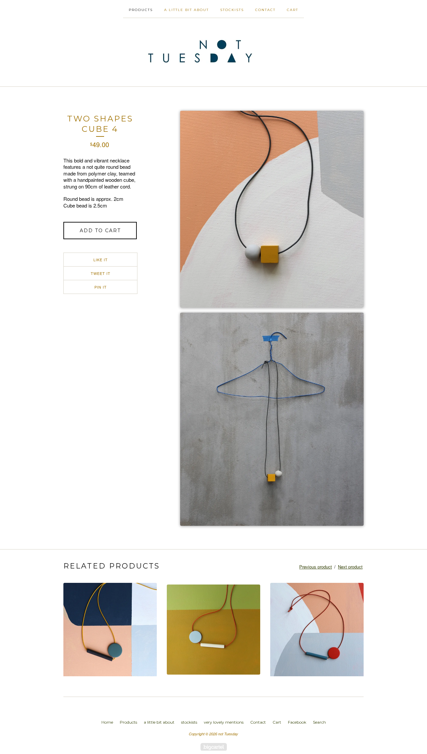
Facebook (297, 722)
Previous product (315, 566)
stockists (232, 10)
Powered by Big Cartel (213, 747)
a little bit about (186, 10)
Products (141, 10)
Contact (265, 10)
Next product (350, 566)
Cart (292, 10)
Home (107, 722)
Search (319, 722)
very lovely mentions (224, 722)
